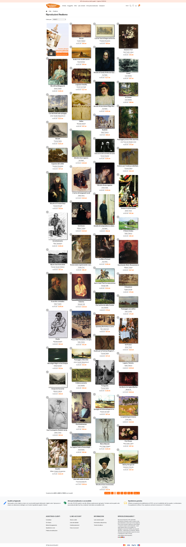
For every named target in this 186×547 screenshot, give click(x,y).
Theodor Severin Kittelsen (58, 267)
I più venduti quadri (99, 520)
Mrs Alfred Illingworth (57, 86)
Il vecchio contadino (57, 301)
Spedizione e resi (50, 528)
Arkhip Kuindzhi (58, 365)
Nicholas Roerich (81, 123)
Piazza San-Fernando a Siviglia (81, 340)
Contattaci (48, 520)
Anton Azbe (105, 187)
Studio (58, 339)
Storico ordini (73, 520)
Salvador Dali (81, 304)
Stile (50, 11)
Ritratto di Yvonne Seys (57, 203)
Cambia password (74, 525)
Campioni (102, 5)
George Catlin (104, 285)
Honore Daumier (104, 156)
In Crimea (128, 97)
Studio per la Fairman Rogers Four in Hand (105, 351)
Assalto (57, 469)
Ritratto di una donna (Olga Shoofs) (105, 106)
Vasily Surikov (81, 342)
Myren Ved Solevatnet (57, 264)
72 (118, 493)
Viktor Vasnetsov (57, 243)
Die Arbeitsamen (81, 424)
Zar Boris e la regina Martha (128, 387)
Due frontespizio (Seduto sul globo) (58, 430)
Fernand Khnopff (57, 206)
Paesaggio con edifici (128, 309)
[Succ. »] (136, 493)
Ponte (128, 73)
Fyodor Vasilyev (81, 41)
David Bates (81, 449)
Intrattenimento (58, 241)
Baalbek (104, 130)
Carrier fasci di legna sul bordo (105, 38)
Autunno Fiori (128, 50)
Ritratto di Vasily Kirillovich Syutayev (105, 72)
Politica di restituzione (51, 530)
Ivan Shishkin (128, 76)
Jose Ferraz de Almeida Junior (128, 142)
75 (129, 493)
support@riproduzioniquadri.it (125, 535)
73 (122, 493)
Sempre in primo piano (128, 208)
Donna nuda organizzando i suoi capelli (81, 265)
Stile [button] (75, 5)
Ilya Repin (104, 75)
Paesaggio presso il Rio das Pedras (128, 139)
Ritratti (57, 139)
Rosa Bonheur (81, 62)
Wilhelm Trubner (81, 228)
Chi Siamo (48, 522)
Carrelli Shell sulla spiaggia (58, 113)
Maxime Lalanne (57, 391)
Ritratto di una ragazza (104, 185)
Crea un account (74, 528)
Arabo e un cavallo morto (81, 59)
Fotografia (104, 386)
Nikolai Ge (128, 389)
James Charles (58, 88)
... (112, 493)
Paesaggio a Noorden (81, 360)
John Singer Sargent (104, 446)
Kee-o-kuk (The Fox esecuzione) (104, 283)
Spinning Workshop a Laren (105, 326)
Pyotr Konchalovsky (81, 481)
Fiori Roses (128, 441)
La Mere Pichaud (104, 259)
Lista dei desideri (74, 522)
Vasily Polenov (105, 132)
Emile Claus (128, 419)
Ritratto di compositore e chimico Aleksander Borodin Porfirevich (105, 226)
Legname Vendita (81, 84)
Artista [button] (64, 5)
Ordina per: (49, 19)
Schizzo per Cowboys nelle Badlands (128, 166)
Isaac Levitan (128, 311)
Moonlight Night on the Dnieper (58, 363)
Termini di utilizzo (98, 525)
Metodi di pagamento (51, 525)
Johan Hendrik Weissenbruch (57, 116)
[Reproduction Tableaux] (124, 537)
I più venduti (81, 5)
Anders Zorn (81, 267)
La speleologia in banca (128, 417)
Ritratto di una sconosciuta (105, 484)
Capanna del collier (57, 164)
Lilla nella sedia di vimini (81, 479)
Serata (81, 38)
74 (125, 493)
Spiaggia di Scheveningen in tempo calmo (105, 409)
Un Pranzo (128, 345)
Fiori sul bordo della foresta (105, 305)
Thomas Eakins (58, 141)
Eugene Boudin (128, 289)
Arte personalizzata (92, 5)
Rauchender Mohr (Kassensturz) (128, 265)
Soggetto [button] (70, 5)
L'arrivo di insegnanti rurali (81, 193)
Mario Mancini (104, 444)
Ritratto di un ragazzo (81, 158)
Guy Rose (104, 261)
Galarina (81, 302)
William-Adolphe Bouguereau (57, 471)
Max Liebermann (104, 329)
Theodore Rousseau (104, 41)
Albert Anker (81, 426)
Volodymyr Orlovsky (128, 467)
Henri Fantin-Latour (128, 52)
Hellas (81, 121)
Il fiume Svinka (128, 231)
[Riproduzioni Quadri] (120, 537)
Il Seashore (128, 287)
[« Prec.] (107, 493)
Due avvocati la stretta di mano (105, 153)
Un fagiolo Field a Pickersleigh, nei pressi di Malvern (81, 447)
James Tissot (128, 210)
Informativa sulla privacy (100, 522)
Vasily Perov (81, 195)
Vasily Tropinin (57, 304)
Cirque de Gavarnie (57, 389)
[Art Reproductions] (118, 537)
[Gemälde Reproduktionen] (122, 537)
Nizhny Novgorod (128, 465)
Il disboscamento (81, 383)
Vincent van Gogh (81, 87)
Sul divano (81, 226)
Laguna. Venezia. (128, 363)
